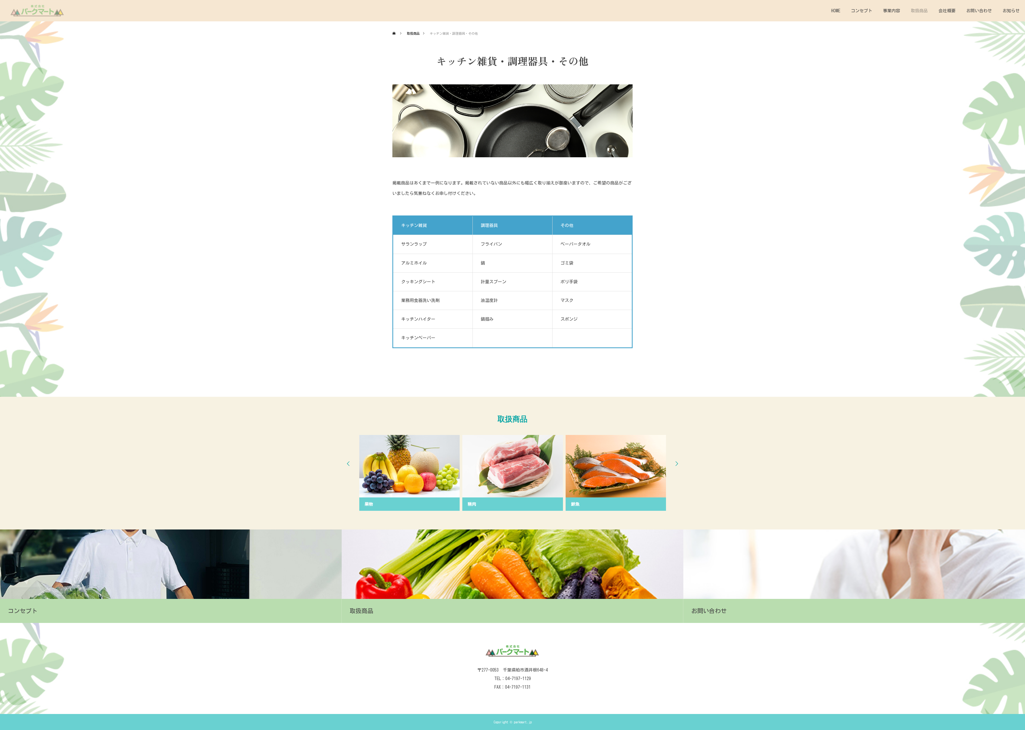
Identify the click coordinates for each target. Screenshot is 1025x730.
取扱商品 (919, 11)
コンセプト (861, 11)
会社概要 (947, 11)
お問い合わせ (979, 11)
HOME (835, 11)
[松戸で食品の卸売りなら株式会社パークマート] (37, 10)
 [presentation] (348, 463)
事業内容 (891, 11)
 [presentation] (676, 463)
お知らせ (1011, 11)
